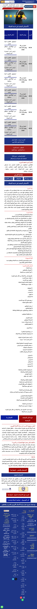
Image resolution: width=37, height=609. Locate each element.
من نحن (17, 4)
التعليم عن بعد (5, 4)
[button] (18, 174)
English (12, 8)
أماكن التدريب (9, 6)
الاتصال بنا (4, 6)
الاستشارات (21, 6)
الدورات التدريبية (12, 4)
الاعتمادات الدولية (16, 6)
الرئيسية (21, 4)
